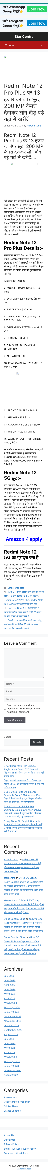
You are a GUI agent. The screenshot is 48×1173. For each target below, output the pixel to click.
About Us (9, 1135)
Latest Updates (16, 587)
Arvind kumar (11, 859)
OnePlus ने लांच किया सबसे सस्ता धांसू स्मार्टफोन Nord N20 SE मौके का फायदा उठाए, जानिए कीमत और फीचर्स (22, 624)
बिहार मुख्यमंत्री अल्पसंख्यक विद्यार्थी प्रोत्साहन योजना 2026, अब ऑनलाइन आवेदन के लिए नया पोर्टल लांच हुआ (24, 784)
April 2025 (9, 985)
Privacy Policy (11, 1144)
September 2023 (13, 1030)
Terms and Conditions (16, 1153)
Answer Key (10, 1097)
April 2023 (9, 1052)
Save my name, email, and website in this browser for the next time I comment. (23, 708)
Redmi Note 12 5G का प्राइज (24, 596)
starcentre (9, 878)
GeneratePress (24, 1168)
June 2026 (9, 980)
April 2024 (9, 998)
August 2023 (11, 1034)
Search (7, 737)
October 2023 (11, 1025)
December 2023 (12, 1016)
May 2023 (9, 1048)
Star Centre (24, 37)
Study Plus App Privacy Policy (20, 1148)
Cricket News (11, 1106)
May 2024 (9, 994)
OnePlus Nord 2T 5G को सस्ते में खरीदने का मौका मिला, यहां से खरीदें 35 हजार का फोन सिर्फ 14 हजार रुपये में (22, 612)
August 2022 (11, 1075)
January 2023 (11, 1066)
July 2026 (9, 976)
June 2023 (9, 1043)
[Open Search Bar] (41, 45)
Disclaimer (9, 1139)
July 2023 (9, 1039)
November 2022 (12, 1070)
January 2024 (11, 1012)
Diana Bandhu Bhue (14, 919)
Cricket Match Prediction (17, 1101)
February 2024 (12, 1007)
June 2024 (9, 989)
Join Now (37, 9)
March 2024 (10, 1003)
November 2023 (12, 1021)
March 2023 (10, 1057)
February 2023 (12, 1061)
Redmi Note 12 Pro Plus (16, 600)
